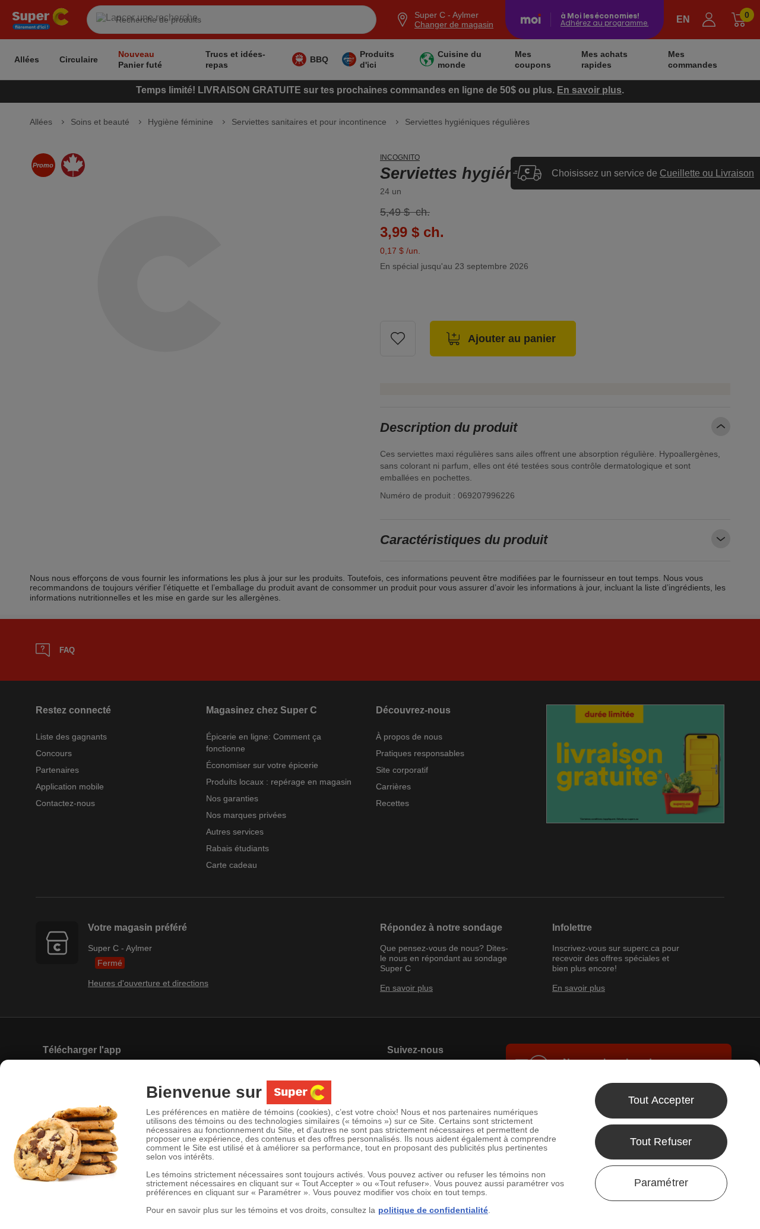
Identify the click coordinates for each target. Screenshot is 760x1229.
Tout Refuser (661, 1142)
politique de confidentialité (433, 1210)
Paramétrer (661, 1183)
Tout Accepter (661, 1100)
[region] (380, 1144)
